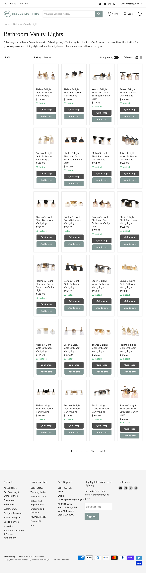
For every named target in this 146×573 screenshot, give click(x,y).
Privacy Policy (9, 556)
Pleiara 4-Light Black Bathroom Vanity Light (44, 408)
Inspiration (9, 526)
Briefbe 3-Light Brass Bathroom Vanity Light (72, 220)
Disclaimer (39, 556)
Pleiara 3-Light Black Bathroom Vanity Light (72, 92)
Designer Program (13, 513)
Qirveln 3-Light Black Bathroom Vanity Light (44, 220)
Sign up (91, 516)
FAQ (5, 4)
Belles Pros (9, 504)
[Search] (99, 14)
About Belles (10, 487)
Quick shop (46, 109)
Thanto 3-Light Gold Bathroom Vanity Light (100, 348)
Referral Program (12, 517)
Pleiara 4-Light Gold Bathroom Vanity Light (128, 348)
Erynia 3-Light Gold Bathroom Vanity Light (128, 284)
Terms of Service (25, 556)
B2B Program (10, 509)
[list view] (140, 57)
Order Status (37, 487)
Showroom (9, 500)
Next (100, 451)
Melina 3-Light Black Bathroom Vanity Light (100, 156)
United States (130, 4)
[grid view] (136, 57)
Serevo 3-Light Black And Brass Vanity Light (128, 92)
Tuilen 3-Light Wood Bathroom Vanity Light (128, 156)
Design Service (11, 521)
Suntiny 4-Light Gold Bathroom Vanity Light (72, 408)
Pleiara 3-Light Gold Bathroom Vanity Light (44, 92)
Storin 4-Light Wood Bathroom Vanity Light (100, 408)
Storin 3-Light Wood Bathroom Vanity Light (100, 284)
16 (92, 451)
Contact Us (36, 521)
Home (7, 24)
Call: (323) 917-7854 (19, 4)
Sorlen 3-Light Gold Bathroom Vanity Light (72, 284)
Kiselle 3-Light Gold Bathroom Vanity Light (44, 348)
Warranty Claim (38, 496)
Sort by (37, 57)
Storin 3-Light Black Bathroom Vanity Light (128, 220)
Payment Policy (38, 516)
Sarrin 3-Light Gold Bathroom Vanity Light (72, 348)
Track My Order (38, 492)
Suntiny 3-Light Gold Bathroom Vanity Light (44, 156)
